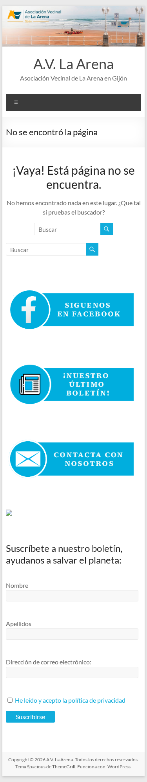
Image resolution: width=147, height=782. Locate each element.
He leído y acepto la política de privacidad (70, 700)
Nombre (17, 585)
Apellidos (18, 623)
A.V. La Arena (73, 63)
